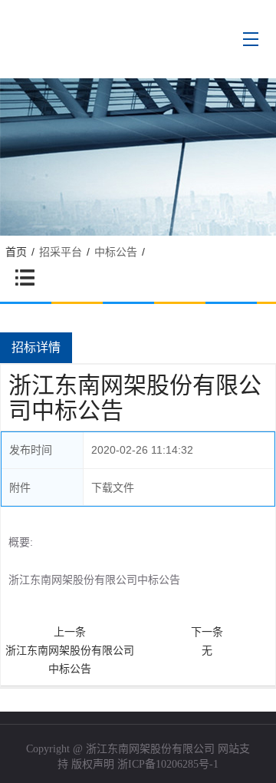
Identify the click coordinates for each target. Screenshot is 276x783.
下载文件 (112, 487)
